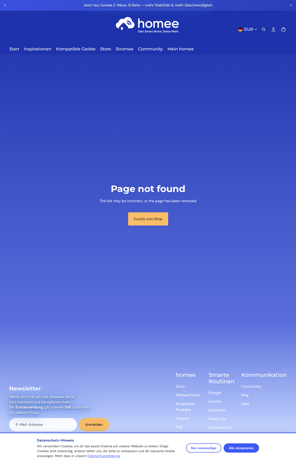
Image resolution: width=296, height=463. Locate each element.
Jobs (245, 403)
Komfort (215, 401)
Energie (215, 392)
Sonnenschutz (220, 427)
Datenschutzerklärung (103, 456)
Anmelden (94, 424)
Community (251, 386)
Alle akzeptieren (241, 448)
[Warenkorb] (283, 29)
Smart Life (217, 418)
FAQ (179, 427)
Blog (245, 395)
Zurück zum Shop (148, 218)
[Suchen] (264, 29)
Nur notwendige (203, 448)
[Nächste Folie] (291, 5)
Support (182, 418)
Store (180, 386)
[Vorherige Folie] (5, 5)
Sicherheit (217, 410)
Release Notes (188, 395)
